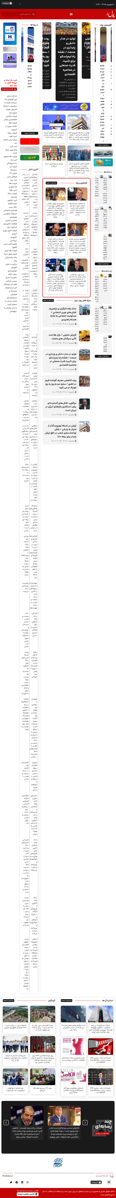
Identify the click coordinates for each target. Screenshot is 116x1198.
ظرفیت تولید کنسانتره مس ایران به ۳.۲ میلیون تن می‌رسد (33, 384)
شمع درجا (13, 112)
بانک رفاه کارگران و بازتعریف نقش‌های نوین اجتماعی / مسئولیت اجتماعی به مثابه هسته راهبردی (103, 190)
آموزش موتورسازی (12, 269)
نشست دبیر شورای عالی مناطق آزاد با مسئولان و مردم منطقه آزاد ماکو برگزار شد (25, 228)
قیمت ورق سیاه (10, 254)
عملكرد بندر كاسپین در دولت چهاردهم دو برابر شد (33, 409)
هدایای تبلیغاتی (10, 210)
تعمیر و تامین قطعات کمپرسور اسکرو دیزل (10, 224)
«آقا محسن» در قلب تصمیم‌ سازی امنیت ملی (104, 284)
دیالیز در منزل (11, 264)
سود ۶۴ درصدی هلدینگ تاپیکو (42, 1089)
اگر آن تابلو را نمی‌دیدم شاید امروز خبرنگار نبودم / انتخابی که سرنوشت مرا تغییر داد (95, 289)
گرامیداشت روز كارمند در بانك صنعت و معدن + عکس (24, 771)
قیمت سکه (12, 133)
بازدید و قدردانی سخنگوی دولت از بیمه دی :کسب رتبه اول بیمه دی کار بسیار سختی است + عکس (25, 442)
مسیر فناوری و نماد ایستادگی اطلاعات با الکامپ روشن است (73, 1059)
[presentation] (46, 44)
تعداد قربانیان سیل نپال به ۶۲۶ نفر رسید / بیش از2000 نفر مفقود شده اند (25, 911)
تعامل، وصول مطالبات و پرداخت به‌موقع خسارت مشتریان (25, 411)
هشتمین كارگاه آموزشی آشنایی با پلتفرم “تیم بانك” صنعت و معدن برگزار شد (25, 809)
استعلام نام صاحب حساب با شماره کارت (11, 301)
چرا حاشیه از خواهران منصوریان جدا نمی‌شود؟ (15, 1089)
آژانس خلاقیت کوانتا (26, 1194)
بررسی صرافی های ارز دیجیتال (10, 283)
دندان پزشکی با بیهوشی (10, 309)
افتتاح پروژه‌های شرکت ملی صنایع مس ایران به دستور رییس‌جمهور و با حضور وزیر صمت (32, 191)
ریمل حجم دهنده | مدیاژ (11, 276)
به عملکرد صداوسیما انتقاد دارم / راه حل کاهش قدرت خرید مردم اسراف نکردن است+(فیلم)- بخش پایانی (77, 209)
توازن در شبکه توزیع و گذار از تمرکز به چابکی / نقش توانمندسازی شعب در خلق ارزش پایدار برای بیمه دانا (79, 136)
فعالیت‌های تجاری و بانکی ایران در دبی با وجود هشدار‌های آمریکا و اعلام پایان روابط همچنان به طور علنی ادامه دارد (79, 168)
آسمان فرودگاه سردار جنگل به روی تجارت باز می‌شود (25, 383)
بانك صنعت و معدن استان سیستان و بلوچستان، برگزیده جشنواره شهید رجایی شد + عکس (25, 630)
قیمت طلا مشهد (10, 156)
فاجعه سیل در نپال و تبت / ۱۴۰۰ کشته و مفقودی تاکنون (15, 1026)
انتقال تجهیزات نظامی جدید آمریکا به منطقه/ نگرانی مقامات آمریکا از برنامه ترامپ (33, 953)
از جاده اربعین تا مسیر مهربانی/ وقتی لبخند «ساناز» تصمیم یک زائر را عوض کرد (95, 319)
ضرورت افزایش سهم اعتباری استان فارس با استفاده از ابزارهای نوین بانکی (34, 776)
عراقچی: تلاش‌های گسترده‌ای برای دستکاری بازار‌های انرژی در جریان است (33, 436)
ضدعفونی (13, 186)
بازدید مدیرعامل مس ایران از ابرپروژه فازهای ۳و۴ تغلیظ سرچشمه (33, 224)
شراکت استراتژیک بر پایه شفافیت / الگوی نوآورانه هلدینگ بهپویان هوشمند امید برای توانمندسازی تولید (24, 714)
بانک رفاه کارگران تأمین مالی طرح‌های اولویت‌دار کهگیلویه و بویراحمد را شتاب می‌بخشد (33, 855)
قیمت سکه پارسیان (12, 195)
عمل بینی (13, 207)
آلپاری (14, 233)
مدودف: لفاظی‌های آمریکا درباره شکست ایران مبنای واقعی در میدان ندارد (54, 135)
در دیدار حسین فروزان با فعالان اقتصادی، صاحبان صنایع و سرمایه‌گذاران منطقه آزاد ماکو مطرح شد (24, 189)
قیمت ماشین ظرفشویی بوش (10, 118)
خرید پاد (13, 160)
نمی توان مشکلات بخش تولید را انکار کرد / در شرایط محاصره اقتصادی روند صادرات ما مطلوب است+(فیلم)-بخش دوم (77, 280)
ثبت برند (13, 180)
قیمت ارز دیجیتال (13, 168)
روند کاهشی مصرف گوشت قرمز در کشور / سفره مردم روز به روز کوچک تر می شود (25, 349)
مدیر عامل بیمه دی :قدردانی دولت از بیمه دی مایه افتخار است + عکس (25, 518)
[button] (20, 3)
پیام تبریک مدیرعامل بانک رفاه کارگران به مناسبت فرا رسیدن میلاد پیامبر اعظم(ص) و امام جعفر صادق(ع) (25, 673)
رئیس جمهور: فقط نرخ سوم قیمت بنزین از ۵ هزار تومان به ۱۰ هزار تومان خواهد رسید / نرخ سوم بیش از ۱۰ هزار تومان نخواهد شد (25, 964)
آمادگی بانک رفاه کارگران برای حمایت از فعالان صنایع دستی (96, 219)
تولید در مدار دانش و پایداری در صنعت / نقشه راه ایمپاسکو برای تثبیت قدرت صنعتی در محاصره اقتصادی (25, 309)
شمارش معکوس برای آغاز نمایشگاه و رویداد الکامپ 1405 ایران (73, 1090)
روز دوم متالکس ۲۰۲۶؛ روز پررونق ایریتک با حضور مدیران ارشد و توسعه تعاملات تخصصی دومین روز (42, 1059)
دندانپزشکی (12, 163)
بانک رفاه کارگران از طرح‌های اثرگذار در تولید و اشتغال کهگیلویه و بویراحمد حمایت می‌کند (33, 915)
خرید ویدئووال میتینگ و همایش (11, 291)
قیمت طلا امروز (11, 250)
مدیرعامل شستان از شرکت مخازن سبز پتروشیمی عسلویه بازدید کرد (15, 1057)
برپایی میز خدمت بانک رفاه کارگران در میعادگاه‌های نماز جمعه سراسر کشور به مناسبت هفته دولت (23, 555)
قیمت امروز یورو (10, 230)
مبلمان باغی (12, 176)
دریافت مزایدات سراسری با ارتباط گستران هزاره (10, 106)
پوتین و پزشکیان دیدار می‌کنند (54, 164)
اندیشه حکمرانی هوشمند (10, 215)
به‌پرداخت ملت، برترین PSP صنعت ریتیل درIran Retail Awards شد (100, 1060)
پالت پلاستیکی (11, 257)
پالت (15, 260)
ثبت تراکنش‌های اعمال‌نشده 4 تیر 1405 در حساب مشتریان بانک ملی (73, 1027)
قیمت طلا (13, 123)
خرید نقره (13, 136)
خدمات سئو (12, 96)
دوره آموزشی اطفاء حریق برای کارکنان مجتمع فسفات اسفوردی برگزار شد (33, 263)
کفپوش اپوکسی (13, 239)
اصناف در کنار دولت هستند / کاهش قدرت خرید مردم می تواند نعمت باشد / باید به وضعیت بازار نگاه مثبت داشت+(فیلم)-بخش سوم (56, 246)
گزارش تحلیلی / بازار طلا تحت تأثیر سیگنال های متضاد (34, 300)
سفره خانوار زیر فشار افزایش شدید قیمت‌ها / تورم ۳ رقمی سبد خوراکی (33, 664)
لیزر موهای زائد (10, 99)
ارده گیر (13, 146)
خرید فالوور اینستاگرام (12, 202)
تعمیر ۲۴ (13, 173)
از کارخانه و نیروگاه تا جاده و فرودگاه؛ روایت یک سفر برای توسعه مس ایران (33, 351)
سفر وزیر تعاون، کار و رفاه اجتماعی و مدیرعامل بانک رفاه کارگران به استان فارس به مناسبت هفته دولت (33, 815)
